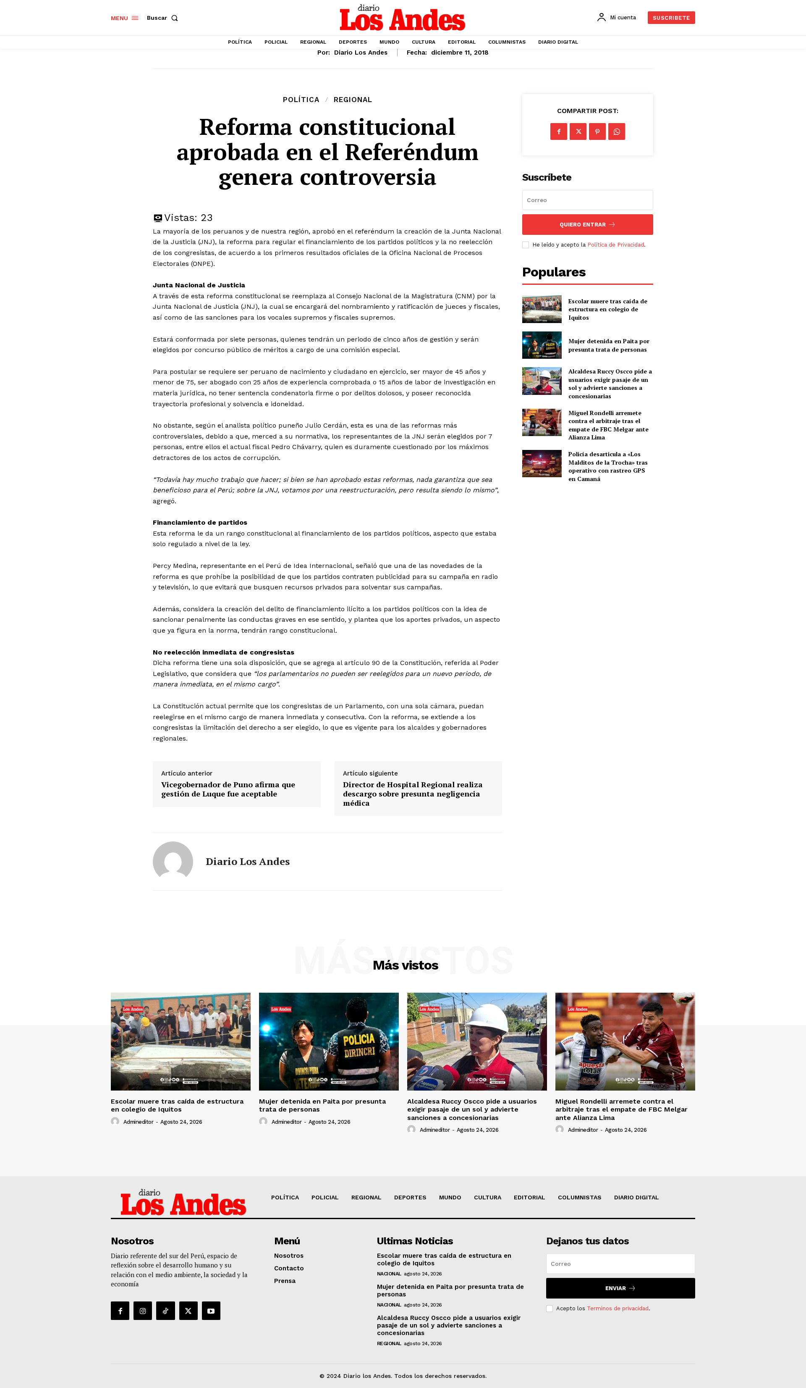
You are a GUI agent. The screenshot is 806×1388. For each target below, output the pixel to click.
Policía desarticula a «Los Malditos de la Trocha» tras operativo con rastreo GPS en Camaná (608, 466)
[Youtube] (211, 1310)
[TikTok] (165, 1310)
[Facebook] (558, 131)
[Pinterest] (597, 131)
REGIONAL (353, 99)
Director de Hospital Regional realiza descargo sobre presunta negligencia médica (413, 793)
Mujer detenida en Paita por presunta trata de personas (608, 345)
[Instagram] (142, 1310)
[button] (164, 17)
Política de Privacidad (615, 245)
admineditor (138, 1122)
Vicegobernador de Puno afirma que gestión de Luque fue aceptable (228, 789)
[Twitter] (578, 131)
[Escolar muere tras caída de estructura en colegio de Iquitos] (541, 309)
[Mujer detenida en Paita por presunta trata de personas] (541, 345)
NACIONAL (389, 1274)
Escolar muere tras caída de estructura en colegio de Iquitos (607, 309)
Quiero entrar (583, 224)
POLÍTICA (301, 99)
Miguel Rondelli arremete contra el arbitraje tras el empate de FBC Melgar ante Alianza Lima (608, 425)
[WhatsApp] (616, 131)
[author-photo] (116, 1121)
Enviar (615, 1288)
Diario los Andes (360, 52)
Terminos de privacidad (618, 1308)
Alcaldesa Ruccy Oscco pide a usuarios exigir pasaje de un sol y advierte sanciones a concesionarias (610, 383)
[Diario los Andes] (173, 861)
